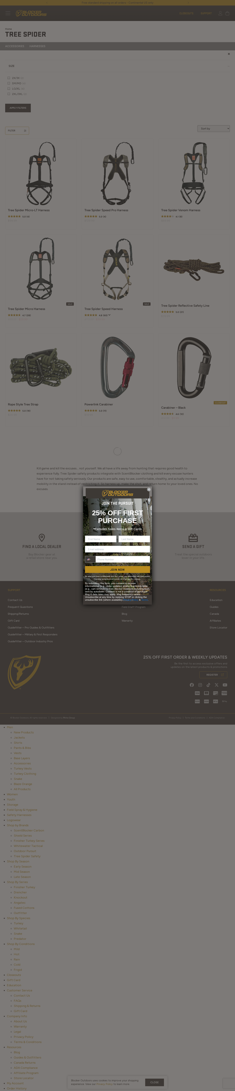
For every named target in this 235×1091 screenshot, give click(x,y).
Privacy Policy (130, 599)
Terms (144, 599)
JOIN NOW (117, 569)
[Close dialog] (149, 489)
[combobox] (90, 559)
